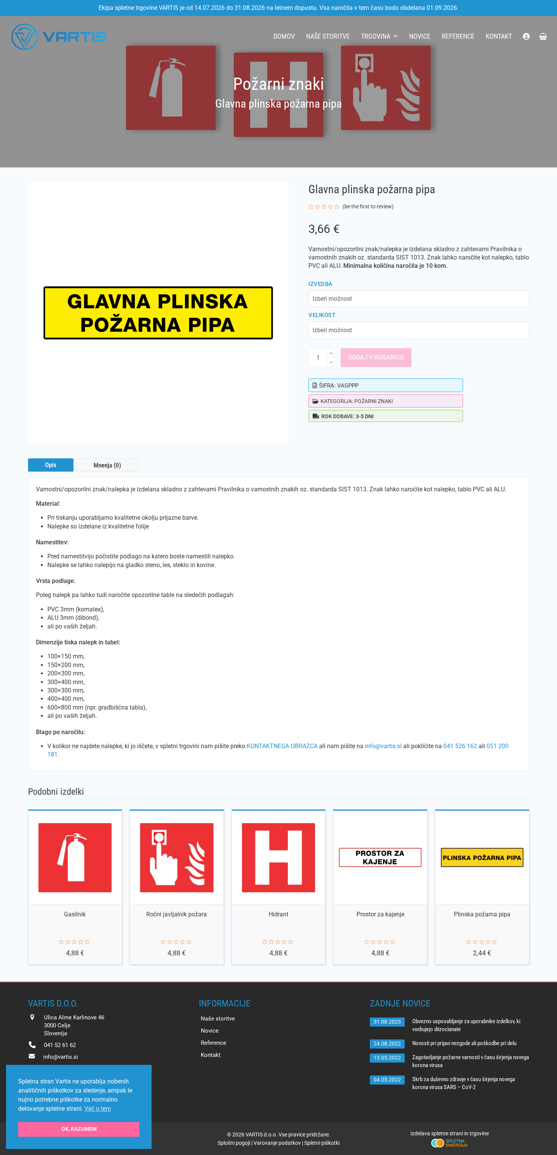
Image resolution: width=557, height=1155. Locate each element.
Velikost (321, 315)
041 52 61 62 (60, 1045)
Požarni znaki (373, 401)
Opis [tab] (50, 465)
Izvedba (320, 284)
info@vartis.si (383, 746)
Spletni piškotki (322, 1143)
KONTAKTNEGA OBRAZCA (282, 746)
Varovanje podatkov (277, 1143)
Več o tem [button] (97, 1108)
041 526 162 (460, 746)
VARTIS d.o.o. (261, 1135)
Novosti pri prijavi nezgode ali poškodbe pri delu (464, 1043)
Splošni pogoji (233, 1143)
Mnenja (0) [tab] (107, 465)
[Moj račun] (526, 36)
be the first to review (368, 206)
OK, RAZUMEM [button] (79, 1129)
